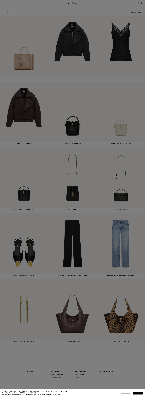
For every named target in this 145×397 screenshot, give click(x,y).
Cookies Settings (125, 393)
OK (138, 393)
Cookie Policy (57, 394)
